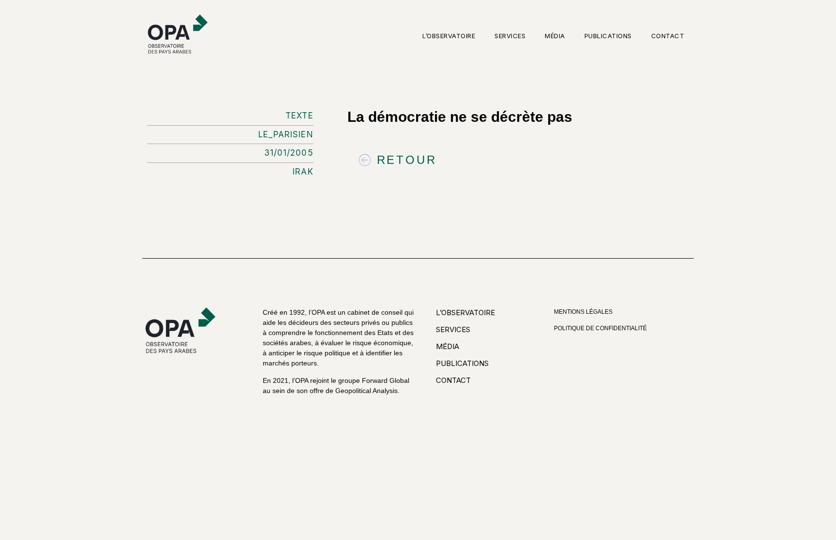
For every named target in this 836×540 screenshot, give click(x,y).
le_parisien (286, 134)
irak (303, 171)
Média (555, 36)
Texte (299, 115)
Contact (668, 36)
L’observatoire (448, 36)
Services (509, 36)
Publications (608, 36)
